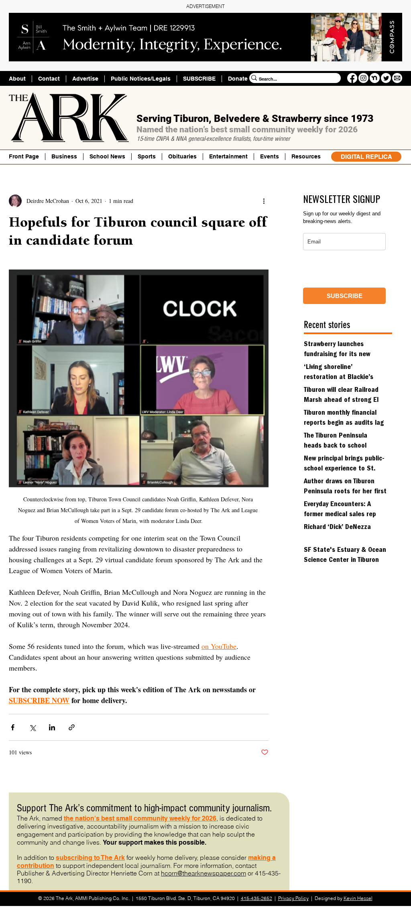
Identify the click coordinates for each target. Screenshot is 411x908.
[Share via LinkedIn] (52, 727)
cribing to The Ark (98, 857)
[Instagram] (363, 78)
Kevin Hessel (358, 898)
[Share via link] (71, 727)
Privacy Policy (293, 898)
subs (63, 857)
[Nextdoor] (375, 78)
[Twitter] (386, 78)
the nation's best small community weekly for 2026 (140, 818)
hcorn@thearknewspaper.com (203, 873)
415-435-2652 (256, 898)
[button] (306, 156)
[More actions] (264, 201)
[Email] (397, 78)
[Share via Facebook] (12, 727)
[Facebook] (352, 78)
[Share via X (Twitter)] (32, 727)
